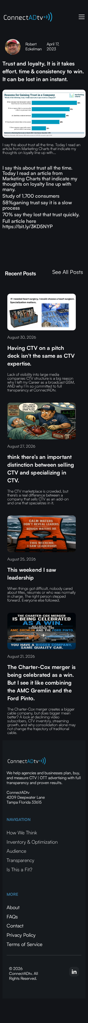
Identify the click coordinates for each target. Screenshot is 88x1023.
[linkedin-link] (74, 972)
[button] (81, 17)
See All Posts (67, 272)
